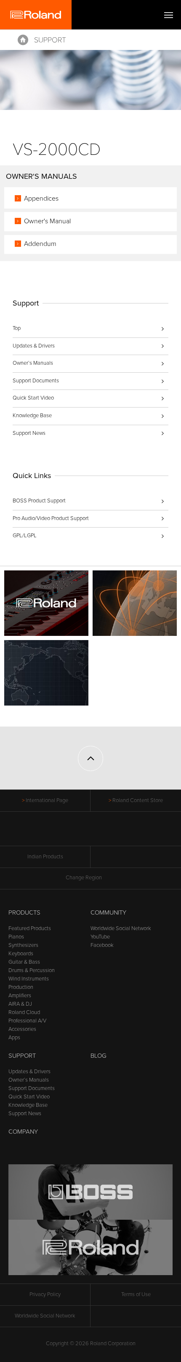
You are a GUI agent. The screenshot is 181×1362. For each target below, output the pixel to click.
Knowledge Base (32, 415)
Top (17, 328)
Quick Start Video (33, 398)
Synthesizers (23, 945)
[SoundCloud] (122, 833)
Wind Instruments (28, 978)
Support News (29, 433)
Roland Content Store (137, 800)
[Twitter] (74, 833)
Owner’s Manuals (33, 363)
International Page (47, 800)
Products (24, 912)
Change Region (84, 877)
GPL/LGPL (25, 535)
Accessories (22, 1029)
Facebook (102, 945)
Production (20, 987)
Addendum (40, 244)
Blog (98, 1055)
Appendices (41, 198)
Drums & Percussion (31, 970)
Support (50, 39)
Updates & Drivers (34, 345)
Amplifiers (19, 995)
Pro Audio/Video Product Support (51, 518)
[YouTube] (90, 833)
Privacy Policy (45, 1294)
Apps (14, 1037)
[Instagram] (106, 833)
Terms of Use (136, 1294)
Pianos (16, 936)
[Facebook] (58, 833)
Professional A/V (27, 1020)
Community (108, 912)
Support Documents (36, 380)
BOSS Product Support (39, 500)
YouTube (100, 936)
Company (23, 1131)
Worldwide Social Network (120, 928)
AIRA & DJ (20, 1004)
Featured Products (29, 928)
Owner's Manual (47, 221)
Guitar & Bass (24, 962)
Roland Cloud (24, 1012)
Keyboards (20, 953)
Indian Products (45, 856)
